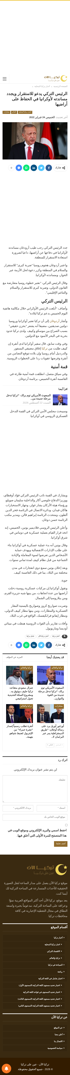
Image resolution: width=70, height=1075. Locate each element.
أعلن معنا (59, 1035)
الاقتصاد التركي (53, 952)
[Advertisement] (35, 37)
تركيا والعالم (57, 668)
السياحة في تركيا (55, 965)
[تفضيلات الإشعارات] (6, 1068)
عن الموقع (58, 1028)
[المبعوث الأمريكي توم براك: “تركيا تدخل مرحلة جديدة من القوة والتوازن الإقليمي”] (60, 399)
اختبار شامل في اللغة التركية (50, 979)
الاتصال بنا (58, 1042)
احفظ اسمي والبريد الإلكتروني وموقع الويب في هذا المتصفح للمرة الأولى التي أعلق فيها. (37, 833)
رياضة (60, 972)
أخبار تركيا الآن (43, 636)
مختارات (6, 112)
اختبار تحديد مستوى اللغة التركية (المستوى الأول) (39, 986)
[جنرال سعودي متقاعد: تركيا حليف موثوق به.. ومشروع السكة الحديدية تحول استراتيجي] (19, 675)
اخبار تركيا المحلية (52, 945)
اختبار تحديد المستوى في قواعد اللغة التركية (41, 992)
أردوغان (54, 321)
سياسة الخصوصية (55, 1048)
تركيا (45, 348)
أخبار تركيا (55, 636)
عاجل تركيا (30, 636)
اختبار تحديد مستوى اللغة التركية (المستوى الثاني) (39, 1006)
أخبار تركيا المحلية (25, 112)
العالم (14, 112)
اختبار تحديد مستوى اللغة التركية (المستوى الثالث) (39, 999)
